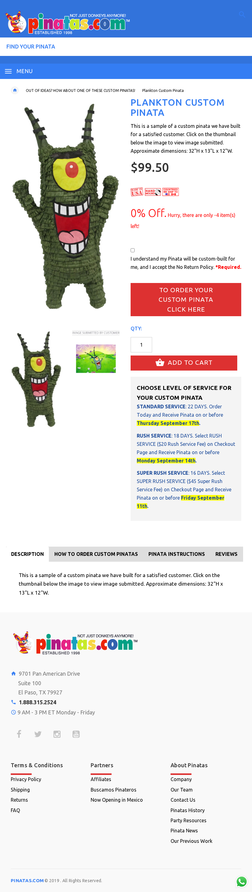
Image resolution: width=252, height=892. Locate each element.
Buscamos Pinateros (113, 789)
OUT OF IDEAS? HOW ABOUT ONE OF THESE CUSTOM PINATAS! (80, 90)
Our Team (182, 789)
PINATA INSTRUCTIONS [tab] (176, 554)
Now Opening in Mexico (117, 800)
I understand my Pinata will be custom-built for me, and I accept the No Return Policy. (186, 263)
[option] (36, 380)
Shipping (20, 789)
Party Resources (189, 820)
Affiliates (101, 779)
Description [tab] (27, 554)
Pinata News (184, 830)
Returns (19, 800)
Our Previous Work (191, 841)
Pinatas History (188, 810)
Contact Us (183, 800)
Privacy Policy (26, 779)
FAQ (15, 810)
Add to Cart (189, 362)
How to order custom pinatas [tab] (96, 554)
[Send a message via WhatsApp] (241, 881)
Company (181, 779)
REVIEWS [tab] (226, 554)
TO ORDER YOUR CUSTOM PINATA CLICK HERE (186, 299)
